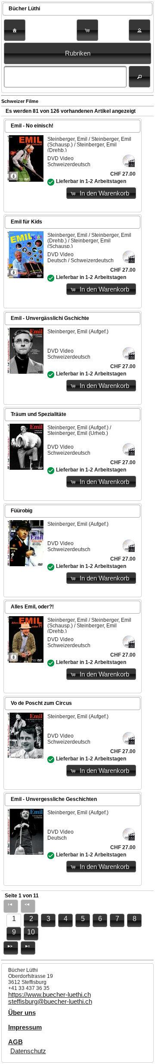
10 (31, 932)
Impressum (25, 1027)
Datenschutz (28, 1051)
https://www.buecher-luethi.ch (49, 994)
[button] (14, 30)
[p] (10, 948)
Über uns (22, 1012)
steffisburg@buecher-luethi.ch (50, 1001)
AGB (15, 1042)
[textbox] (65, 76)
